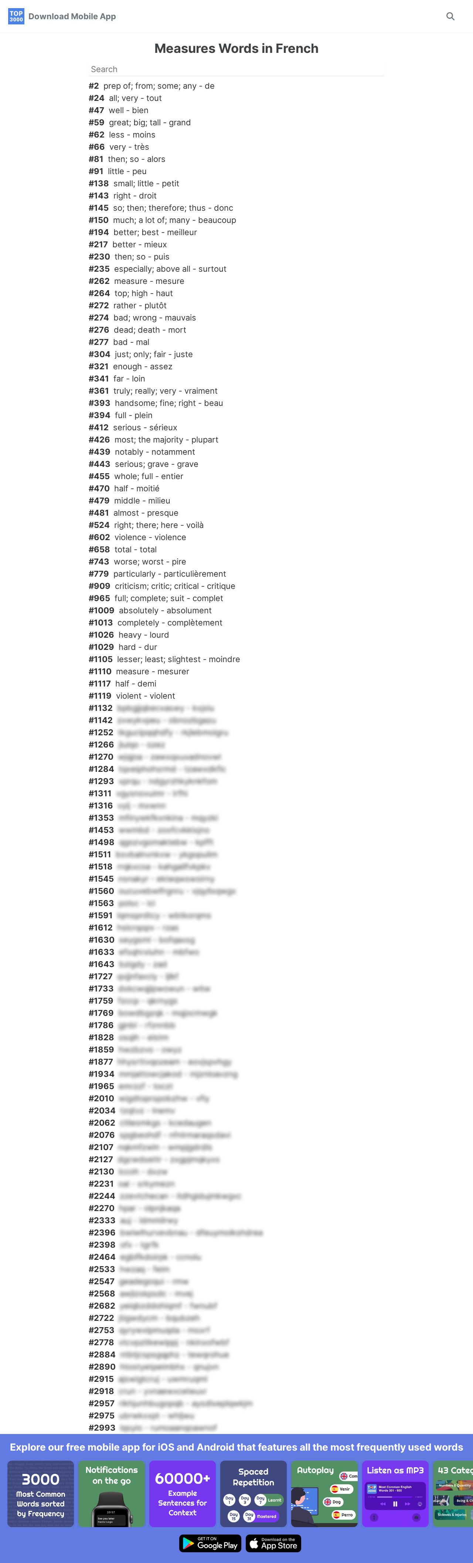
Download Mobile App (72, 16)
